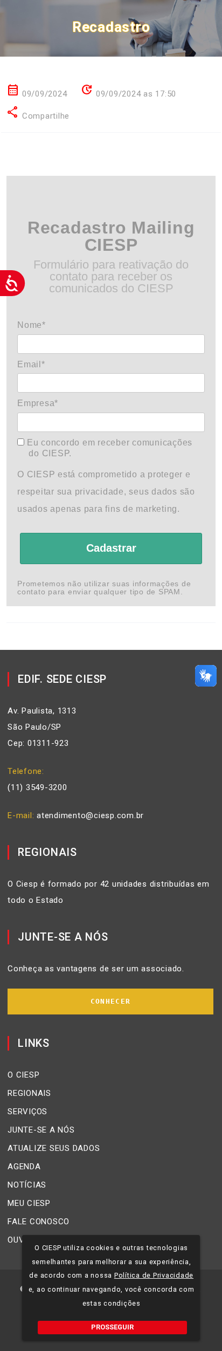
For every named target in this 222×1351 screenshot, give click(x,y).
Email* (31, 364)
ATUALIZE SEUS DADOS (54, 1148)
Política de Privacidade (153, 1275)
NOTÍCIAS (27, 1185)
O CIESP (23, 1075)
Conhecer (110, 1001)
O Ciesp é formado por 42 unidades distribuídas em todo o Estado (109, 892)
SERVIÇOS (27, 1111)
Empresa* (37, 403)
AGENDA (24, 1166)
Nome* (31, 325)
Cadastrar (111, 548)
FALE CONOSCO (39, 1221)
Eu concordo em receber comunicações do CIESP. (108, 448)
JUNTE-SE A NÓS (41, 1130)
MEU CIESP (29, 1203)
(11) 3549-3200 (37, 787)
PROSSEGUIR (112, 1327)
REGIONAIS (29, 1093)
